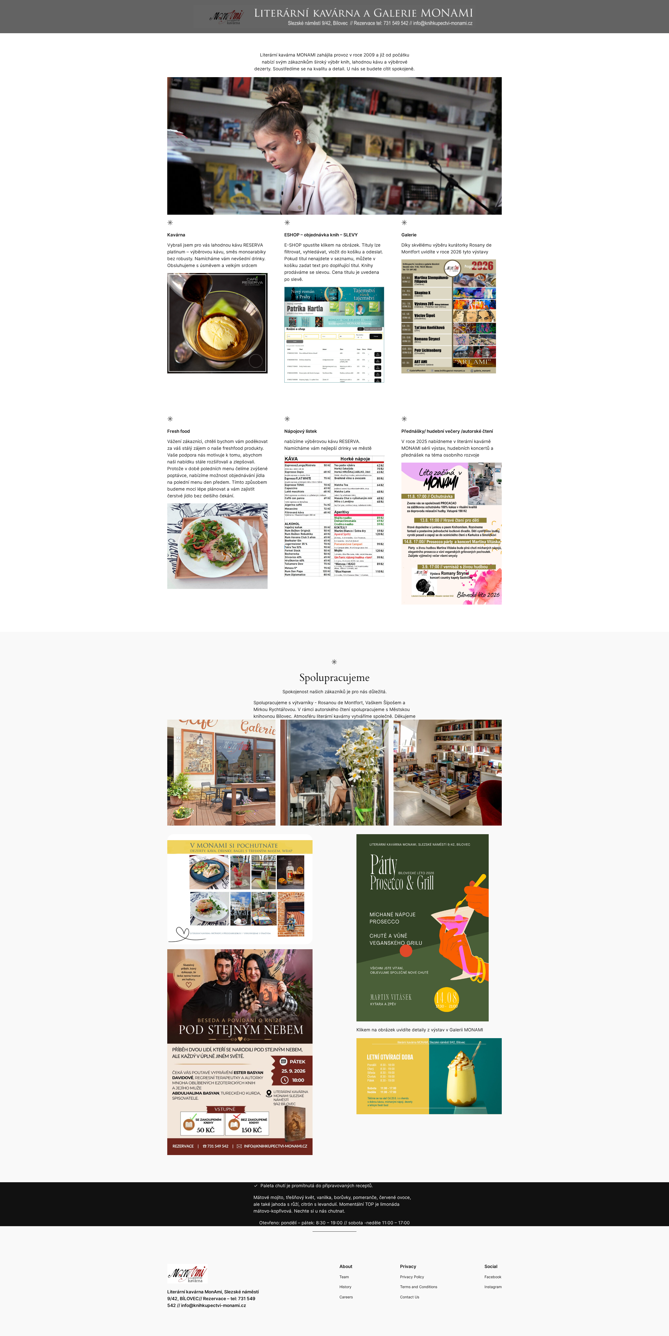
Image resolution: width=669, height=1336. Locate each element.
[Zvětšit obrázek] (489, 266)
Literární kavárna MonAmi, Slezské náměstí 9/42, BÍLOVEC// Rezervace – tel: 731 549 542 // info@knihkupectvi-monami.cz (213, 1298)
